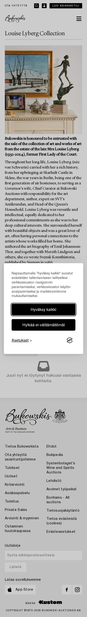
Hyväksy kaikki (43, 309)
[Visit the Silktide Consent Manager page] (69, 340)
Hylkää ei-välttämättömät (43, 324)
